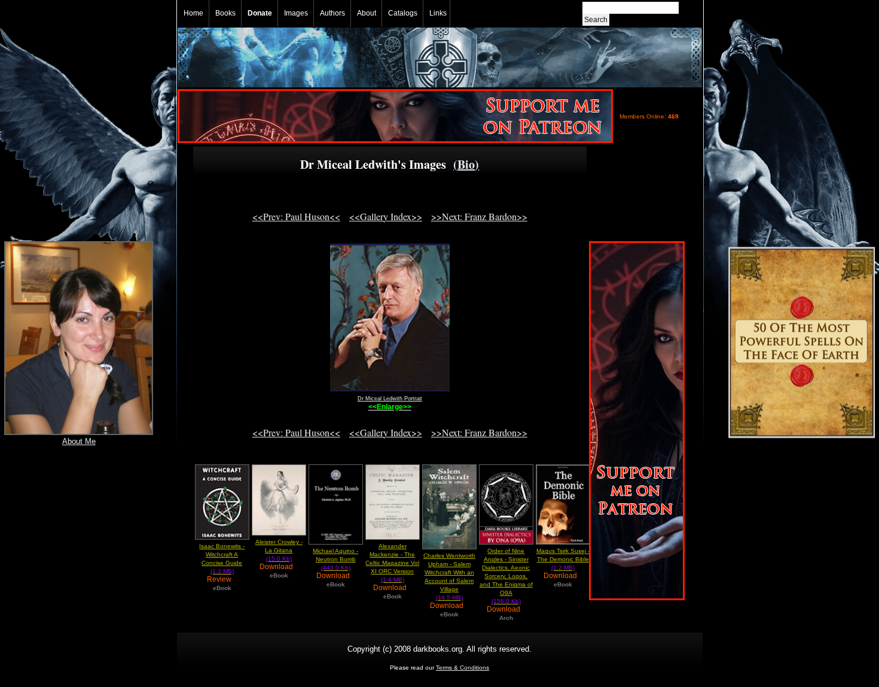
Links (438, 13)
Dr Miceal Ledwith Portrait (390, 399)
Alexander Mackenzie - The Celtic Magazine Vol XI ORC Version (392, 563)
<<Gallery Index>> (385, 216)
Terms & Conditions (462, 667)
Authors (332, 13)
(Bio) (466, 164)
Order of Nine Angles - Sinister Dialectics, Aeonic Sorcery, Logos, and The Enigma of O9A (506, 576)
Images (296, 13)
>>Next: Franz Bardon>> (479, 216)
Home (193, 13)
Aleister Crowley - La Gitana (279, 550)
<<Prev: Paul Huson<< (296, 216)
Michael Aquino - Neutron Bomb (335, 559)
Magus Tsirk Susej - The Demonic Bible (563, 559)
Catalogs (402, 13)
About (366, 13)
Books (225, 13)
